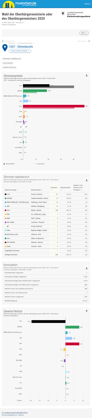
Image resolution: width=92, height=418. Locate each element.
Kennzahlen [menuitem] (8, 63)
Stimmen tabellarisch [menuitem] (12, 58)
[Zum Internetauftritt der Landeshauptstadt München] (24, 4)
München (12, 43)
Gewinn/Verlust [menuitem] (9, 67)
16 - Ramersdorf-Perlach (24, 43)
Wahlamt (87, 4)
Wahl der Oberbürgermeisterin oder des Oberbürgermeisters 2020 (27, 16)
